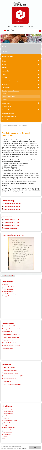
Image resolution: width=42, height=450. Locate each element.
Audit (4, 94)
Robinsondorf (7, 429)
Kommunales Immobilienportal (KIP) (13, 376)
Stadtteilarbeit (6, 103)
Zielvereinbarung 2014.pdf (12, 203)
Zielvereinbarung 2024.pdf (12, 209)
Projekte (5, 99)
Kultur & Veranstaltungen (10, 293)
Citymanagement (8, 411)
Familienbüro (5, 87)
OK (35, 447)
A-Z (9, 26)
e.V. (3, 179)
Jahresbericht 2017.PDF (11, 222)
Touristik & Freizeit (8, 291)
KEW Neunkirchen (8, 340)
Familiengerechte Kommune (10, 91)
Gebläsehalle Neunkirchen (10, 370)
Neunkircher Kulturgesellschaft (11, 334)
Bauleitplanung (7, 409)
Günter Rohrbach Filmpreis (10, 373)
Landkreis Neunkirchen (9, 378)
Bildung (4, 61)
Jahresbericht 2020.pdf (11, 225)
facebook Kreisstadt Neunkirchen (12, 326)
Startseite (31, 26)
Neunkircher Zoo (8, 331)
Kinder (4, 64)
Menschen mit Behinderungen (10, 81)
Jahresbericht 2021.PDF (11, 228)
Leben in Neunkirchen (9, 287)
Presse (5, 425)
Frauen (4, 74)
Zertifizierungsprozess (9, 96)
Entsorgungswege (8, 413)
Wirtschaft (6, 296)
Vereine (5, 436)
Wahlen (5, 439)
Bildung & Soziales (7, 56)
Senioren (4, 78)
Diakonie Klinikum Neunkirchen (11, 345)
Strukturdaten (7, 434)
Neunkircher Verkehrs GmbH (11, 343)
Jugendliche (5, 71)
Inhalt (15, 26)
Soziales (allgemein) (7, 110)
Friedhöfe (6, 418)
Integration (5, 84)
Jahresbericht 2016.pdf (11, 219)
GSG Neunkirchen (8, 348)
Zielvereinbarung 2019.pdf (12, 206)
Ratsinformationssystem (9, 427)
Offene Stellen (7, 423)
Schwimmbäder (7, 432)
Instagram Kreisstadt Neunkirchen (12, 328)
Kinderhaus (5, 68)
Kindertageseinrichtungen (10, 420)
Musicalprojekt (7, 381)
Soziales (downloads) (8, 113)
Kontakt (22, 26)
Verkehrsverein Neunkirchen (11, 337)
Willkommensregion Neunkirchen (12, 384)
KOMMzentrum (6, 106)
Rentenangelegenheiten (9, 116)
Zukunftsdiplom (6, 120)
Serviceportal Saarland (9, 367)
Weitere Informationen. (22, 448)
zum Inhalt (5, 51)
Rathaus (5, 284)
